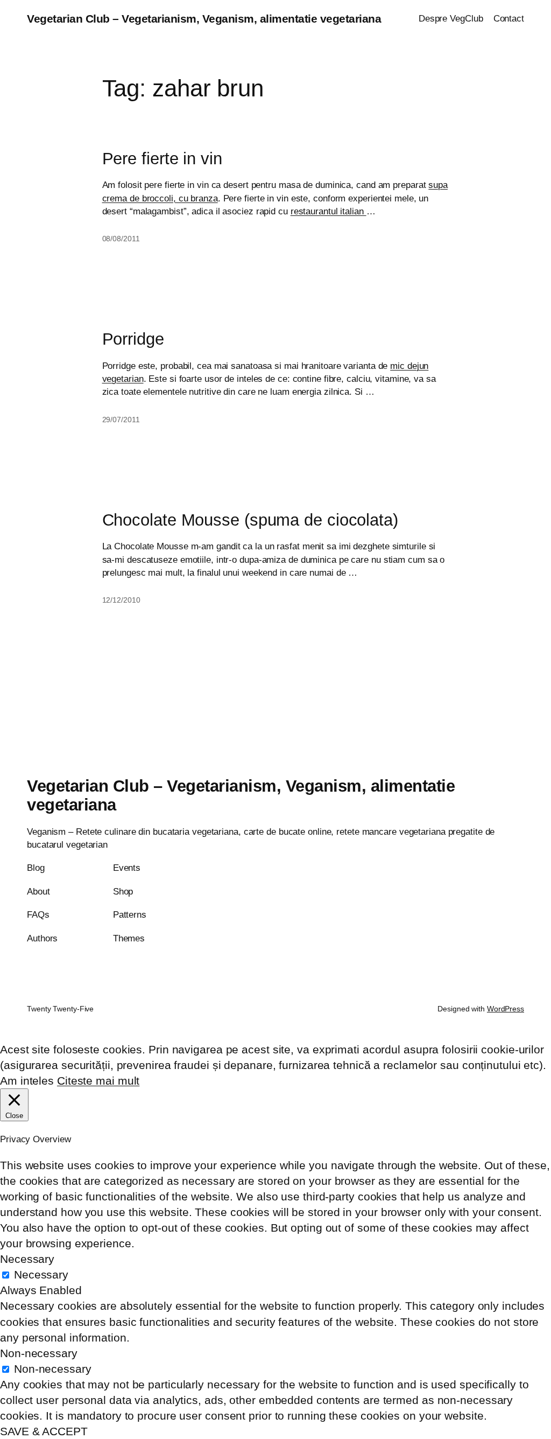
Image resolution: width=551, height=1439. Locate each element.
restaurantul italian (328, 211)
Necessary (41, 1274)
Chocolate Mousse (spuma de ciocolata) (250, 520)
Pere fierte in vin (162, 159)
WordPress (505, 1008)
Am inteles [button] (27, 1080)
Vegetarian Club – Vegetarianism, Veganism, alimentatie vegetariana (204, 18)
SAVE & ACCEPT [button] (44, 1431)
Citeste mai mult (98, 1080)
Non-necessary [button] (38, 1353)
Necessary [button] (27, 1259)
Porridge (133, 339)
